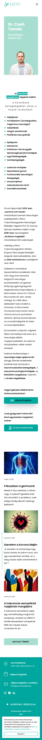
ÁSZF (21, 714)
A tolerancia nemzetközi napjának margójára (20, 605)
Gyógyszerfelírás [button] (23, 428)
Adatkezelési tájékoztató (21, 711)
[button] (37, 4)
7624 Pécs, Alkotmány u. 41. (23, 666)
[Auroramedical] (12, 4)
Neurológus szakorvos (15, 36)
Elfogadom (21, 734)
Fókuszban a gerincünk (19, 486)
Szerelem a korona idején (20, 544)
